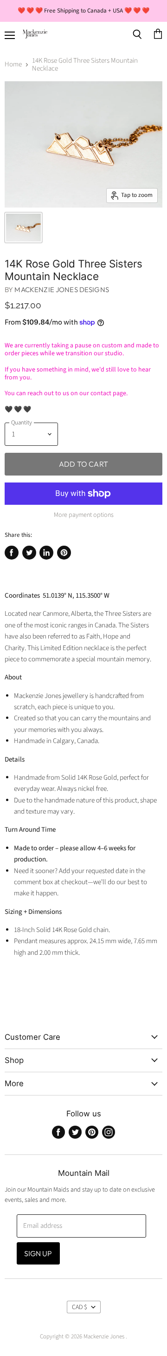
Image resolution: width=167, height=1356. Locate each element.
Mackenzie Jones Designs (61, 289)
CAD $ (79, 1307)
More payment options (84, 515)
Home (13, 64)
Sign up (38, 1253)
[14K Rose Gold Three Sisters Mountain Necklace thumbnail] (23, 227)
